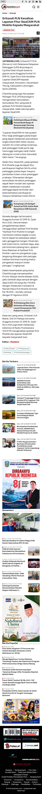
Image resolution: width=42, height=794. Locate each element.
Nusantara (17, 782)
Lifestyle (5, 784)
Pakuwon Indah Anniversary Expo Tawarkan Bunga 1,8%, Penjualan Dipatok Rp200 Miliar (20, 672)
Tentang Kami (20, 770)
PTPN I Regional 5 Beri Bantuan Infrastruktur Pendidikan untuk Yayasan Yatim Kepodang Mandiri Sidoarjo (28, 446)
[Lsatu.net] (12, 755)
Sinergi (7, 782)
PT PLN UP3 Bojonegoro (22, 352)
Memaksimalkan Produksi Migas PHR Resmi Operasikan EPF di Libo (18, 542)
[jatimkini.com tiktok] (29, 2)
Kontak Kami (10, 772)
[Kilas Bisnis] (12, 739)
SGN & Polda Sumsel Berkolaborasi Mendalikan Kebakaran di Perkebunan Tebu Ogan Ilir (13, 552)
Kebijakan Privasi (21, 775)
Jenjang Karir (35, 777)
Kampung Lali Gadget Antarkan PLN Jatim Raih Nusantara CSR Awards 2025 (26, 208)
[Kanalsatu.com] (30, 759)
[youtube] (36, 2)
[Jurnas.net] (30, 746)
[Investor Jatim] (30, 739)
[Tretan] (12, 746)
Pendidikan (25, 784)
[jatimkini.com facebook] (22, 2)
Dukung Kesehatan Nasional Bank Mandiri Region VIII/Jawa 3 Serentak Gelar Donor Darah (12, 590)
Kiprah (26, 782)
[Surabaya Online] (30, 732)
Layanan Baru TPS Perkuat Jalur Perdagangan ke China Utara (28, 369)
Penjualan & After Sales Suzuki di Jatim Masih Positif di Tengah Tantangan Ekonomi (19, 693)
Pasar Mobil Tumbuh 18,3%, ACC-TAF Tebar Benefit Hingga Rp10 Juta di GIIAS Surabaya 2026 (19, 682)
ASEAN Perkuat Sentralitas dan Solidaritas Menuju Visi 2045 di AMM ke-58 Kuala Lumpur (28, 385)
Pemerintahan (32, 780)
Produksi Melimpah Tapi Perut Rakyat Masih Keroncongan (27, 415)
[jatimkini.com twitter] (25, 2)
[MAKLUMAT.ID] (21, 764)
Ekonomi (8, 780)
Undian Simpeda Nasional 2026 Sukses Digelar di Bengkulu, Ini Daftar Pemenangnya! (13, 564)
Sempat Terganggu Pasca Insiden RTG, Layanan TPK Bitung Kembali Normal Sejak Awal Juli (28, 401)
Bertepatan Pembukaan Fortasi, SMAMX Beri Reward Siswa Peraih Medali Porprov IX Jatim (27, 429)
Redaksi (8, 770)
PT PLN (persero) (23, 348)
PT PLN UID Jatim (9, 348)
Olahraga (15, 784)
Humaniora (18, 780)
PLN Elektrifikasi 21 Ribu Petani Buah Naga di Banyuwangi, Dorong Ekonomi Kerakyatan (25, 124)
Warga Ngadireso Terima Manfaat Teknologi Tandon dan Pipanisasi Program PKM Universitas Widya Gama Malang (20, 661)
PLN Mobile (7, 352)
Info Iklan (32, 770)
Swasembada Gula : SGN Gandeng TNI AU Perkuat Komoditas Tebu (13, 575)
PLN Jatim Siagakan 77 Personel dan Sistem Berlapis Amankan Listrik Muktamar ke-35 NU (18, 651)
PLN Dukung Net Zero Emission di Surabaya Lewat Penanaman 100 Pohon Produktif (25, 307)
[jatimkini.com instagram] (32, 2)
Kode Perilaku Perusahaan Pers (14, 777)
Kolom (35, 782)
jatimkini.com (9, 30)
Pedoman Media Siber (27, 772)
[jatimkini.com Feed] (39, 2)
